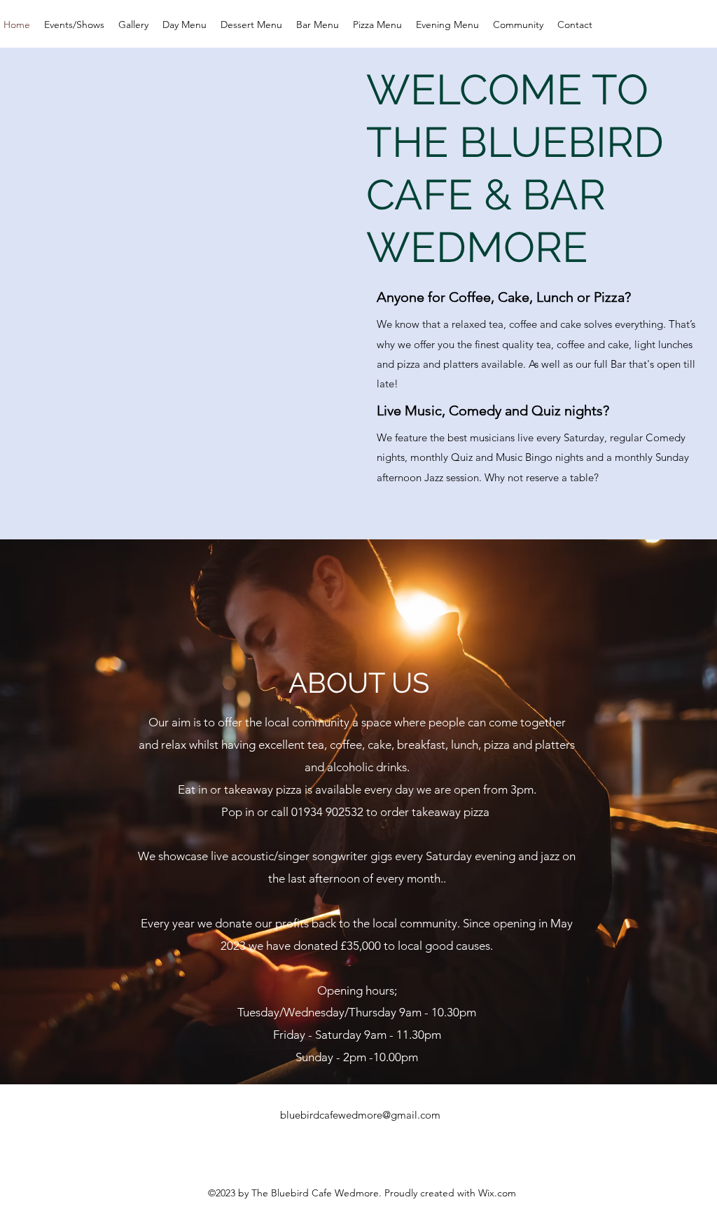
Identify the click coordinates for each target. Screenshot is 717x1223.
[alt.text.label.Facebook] (358, 1147)
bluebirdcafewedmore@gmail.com (360, 1114)
